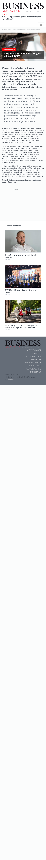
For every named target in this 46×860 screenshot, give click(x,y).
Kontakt (9, 380)
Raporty (36, 353)
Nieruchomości (32, 363)
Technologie (33, 356)
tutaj (15, 182)
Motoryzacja (33, 369)
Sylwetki (36, 360)
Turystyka (35, 366)
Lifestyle (35, 372)
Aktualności (34, 350)
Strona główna (6, 29)
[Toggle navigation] (41, 24)
